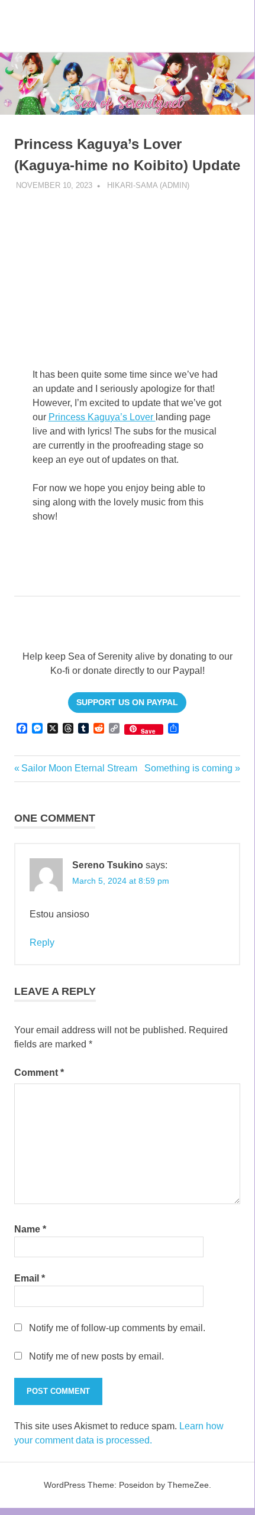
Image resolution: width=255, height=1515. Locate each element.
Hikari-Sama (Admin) (148, 185)
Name (30, 1229)
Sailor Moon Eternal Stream (79, 768)
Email (29, 1278)
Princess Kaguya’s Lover (102, 417)
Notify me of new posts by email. (96, 1356)
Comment (39, 1073)
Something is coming (188, 768)
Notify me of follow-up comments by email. (117, 1328)
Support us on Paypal (127, 702)
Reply (42, 942)
